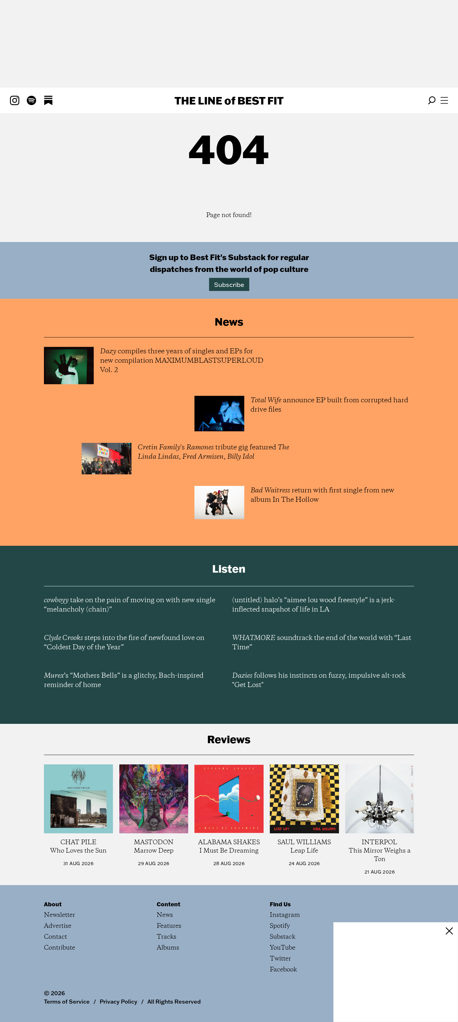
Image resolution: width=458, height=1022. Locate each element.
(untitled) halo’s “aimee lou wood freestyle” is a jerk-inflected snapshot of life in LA (313, 605)
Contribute (59, 948)
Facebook (283, 970)
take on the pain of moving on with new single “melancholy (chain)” (129, 605)
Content (168, 904)
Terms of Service (67, 1001)
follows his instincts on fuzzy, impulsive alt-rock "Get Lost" (319, 680)
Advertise (57, 926)
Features (169, 926)
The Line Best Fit (229, 100)
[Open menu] (444, 100)
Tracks (166, 937)
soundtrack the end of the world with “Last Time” (321, 642)
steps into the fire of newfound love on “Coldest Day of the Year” (124, 642)
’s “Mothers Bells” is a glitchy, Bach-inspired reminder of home (123, 680)
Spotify (280, 926)
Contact (55, 937)
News (165, 915)
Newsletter (59, 915)
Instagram (285, 915)
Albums (168, 948)
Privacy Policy (118, 1001)
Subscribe (229, 284)
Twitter (280, 959)
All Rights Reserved (174, 1001)
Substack (282, 937)
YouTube (282, 948)
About (53, 904)
